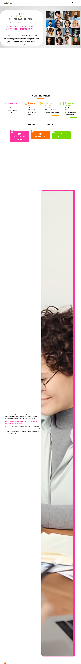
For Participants (60, 2)
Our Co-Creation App (41, 2)
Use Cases (67, 2)
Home (34, 2)
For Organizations (51, 2)
